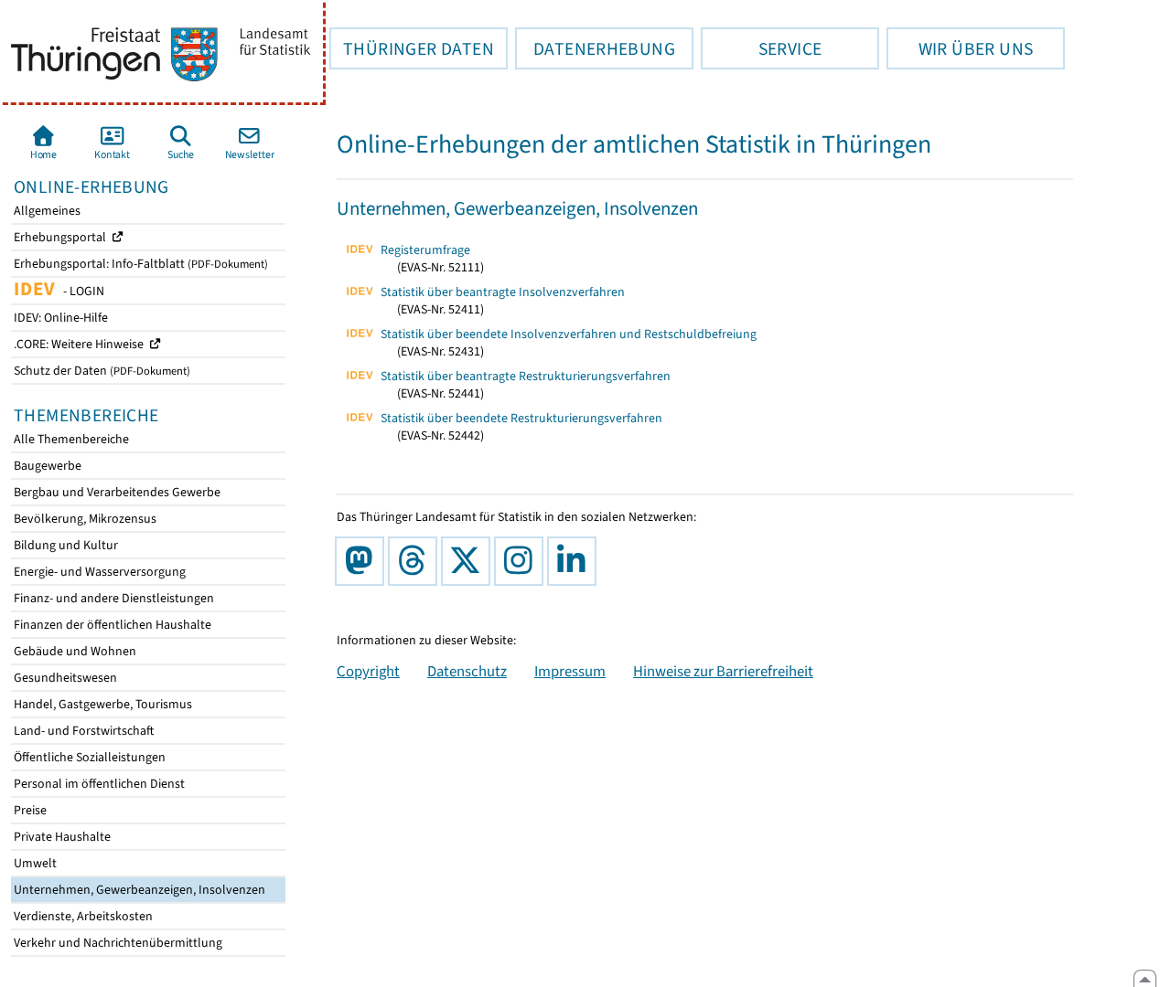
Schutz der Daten (100, 370)
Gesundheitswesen (64, 677)
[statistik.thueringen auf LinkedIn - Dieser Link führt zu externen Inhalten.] (575, 561)
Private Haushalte (61, 836)
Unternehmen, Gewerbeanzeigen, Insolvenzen (138, 889)
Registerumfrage (425, 250)
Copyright (368, 671)
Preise (29, 810)
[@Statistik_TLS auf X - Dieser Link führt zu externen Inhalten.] (469, 561)
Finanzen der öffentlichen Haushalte (111, 624)
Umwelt (34, 863)
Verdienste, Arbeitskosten (82, 916)
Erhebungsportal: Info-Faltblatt (139, 263)
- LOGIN (57, 290)
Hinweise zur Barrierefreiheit (723, 671)
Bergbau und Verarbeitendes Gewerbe (115, 492)
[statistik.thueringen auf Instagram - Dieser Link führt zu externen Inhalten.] (522, 561)
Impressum (570, 671)
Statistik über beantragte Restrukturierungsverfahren (526, 376)
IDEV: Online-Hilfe (59, 317)
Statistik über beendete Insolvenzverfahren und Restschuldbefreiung (569, 334)
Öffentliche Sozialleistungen (88, 757)
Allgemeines (46, 210)
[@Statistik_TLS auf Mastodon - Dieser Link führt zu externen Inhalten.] (363, 561)
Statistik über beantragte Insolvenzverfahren (503, 292)
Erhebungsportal (61, 237)
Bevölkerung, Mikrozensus (83, 518)
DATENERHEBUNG (595, 48)
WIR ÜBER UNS (959, 48)
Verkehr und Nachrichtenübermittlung (116, 942)
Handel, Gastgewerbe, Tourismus (101, 704)
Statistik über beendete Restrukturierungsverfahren (521, 418)
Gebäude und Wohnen (73, 651)
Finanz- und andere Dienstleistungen (112, 598)
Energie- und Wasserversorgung (98, 571)
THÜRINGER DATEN (411, 48)
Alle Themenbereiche (70, 439)
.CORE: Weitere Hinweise (80, 344)
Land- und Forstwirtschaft (82, 730)
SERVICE (761, 48)
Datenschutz (467, 671)
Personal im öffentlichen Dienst (98, 783)
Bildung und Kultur (64, 545)
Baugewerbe (46, 465)
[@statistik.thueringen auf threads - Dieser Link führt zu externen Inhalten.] (416, 561)
